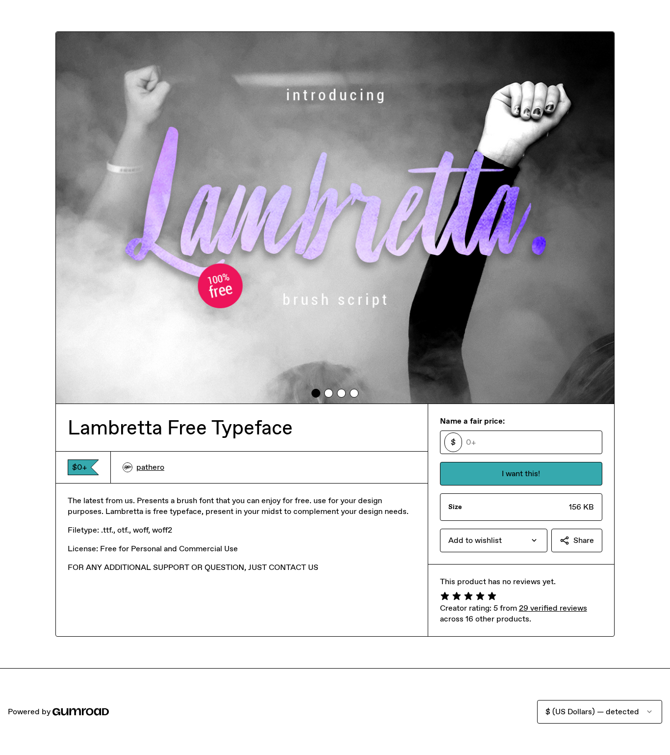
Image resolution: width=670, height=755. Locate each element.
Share (583, 540)
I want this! (521, 473)
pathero (150, 467)
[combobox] (493, 540)
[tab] (315, 393)
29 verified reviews (553, 608)
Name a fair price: (472, 421)
